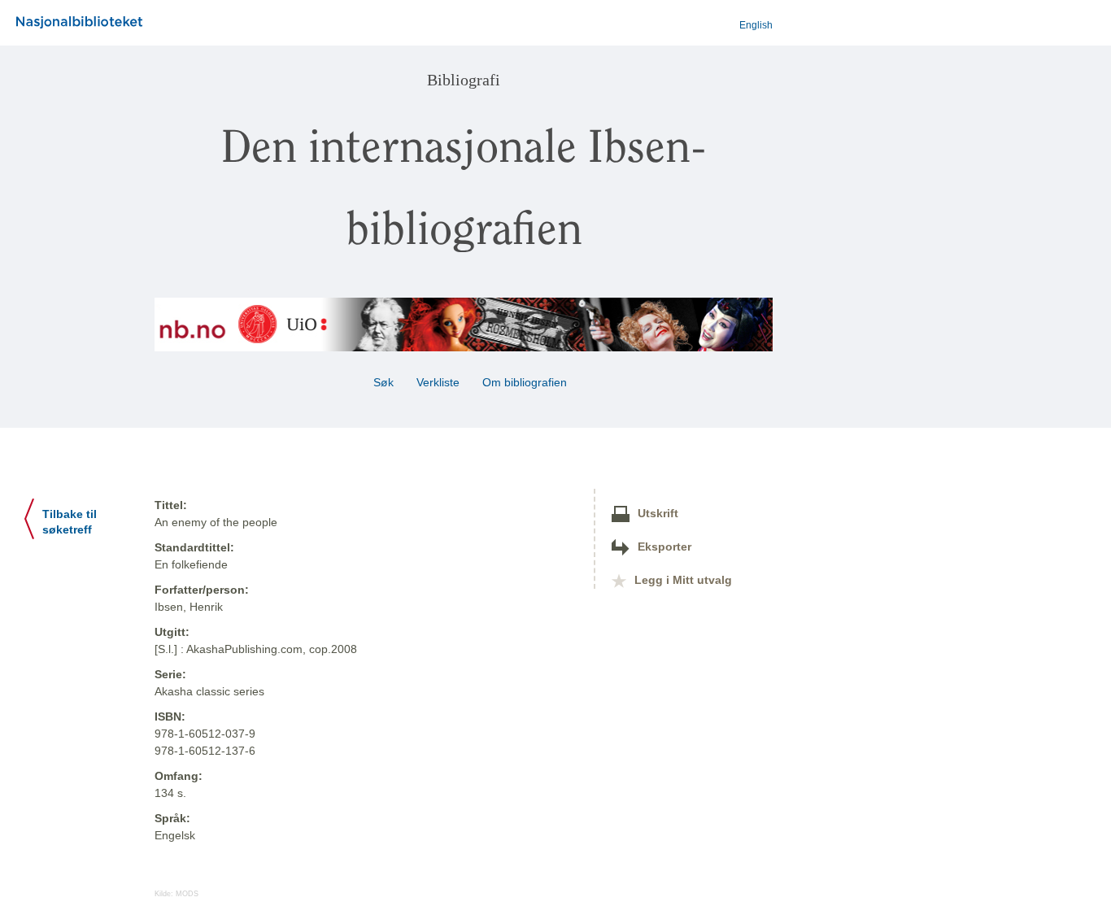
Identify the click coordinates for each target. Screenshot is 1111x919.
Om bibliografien (526, 382)
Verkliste (438, 382)
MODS (187, 894)
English (756, 25)
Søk (383, 382)
